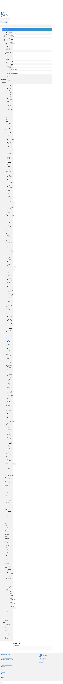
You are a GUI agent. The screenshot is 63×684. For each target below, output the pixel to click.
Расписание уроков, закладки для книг (7, 659)
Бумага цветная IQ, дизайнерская (7, 658)
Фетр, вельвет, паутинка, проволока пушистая (11, 73)
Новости (3, 677)
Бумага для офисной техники (8, 31)
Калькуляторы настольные (6, 662)
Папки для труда (7, 49)
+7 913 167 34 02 (42, 659)
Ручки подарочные (4, 660)
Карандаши (5, 40)
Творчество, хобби (4, 674)
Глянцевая (3, 672)
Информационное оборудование (6, 667)
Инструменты (5, 47)
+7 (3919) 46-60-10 (42, 658)
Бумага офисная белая (8, 32)
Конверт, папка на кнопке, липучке (7, 665)
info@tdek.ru (41, 662)
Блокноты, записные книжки (6, 654)
